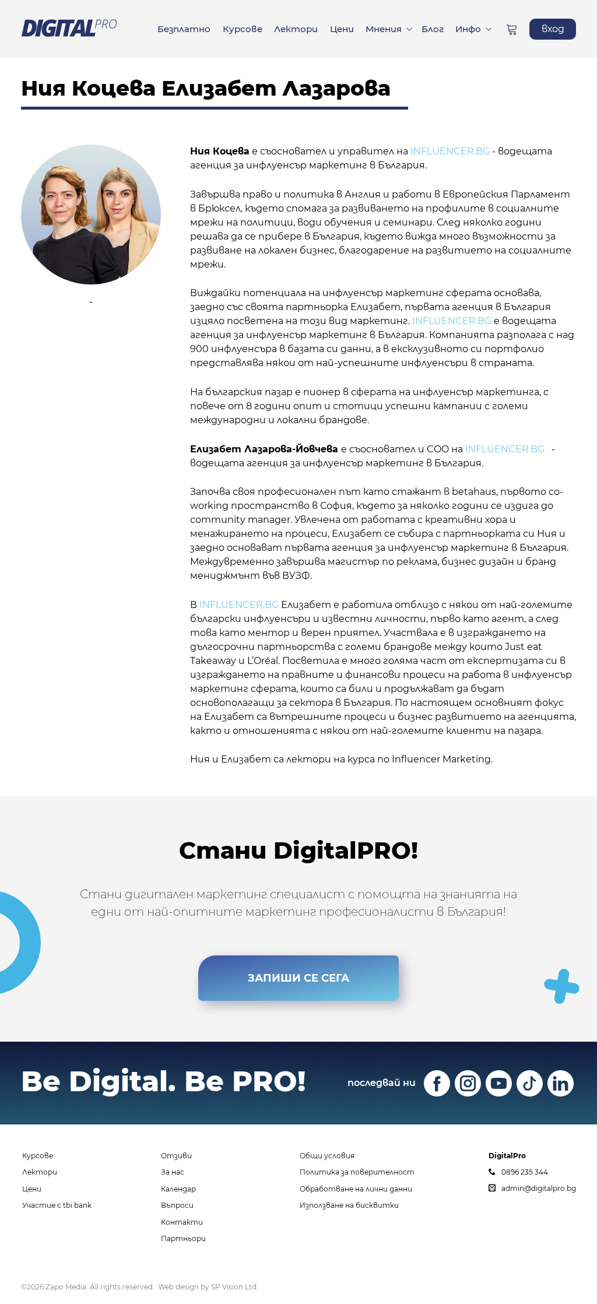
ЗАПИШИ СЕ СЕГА (298, 978)
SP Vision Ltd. (234, 1286)
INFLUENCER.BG (239, 604)
